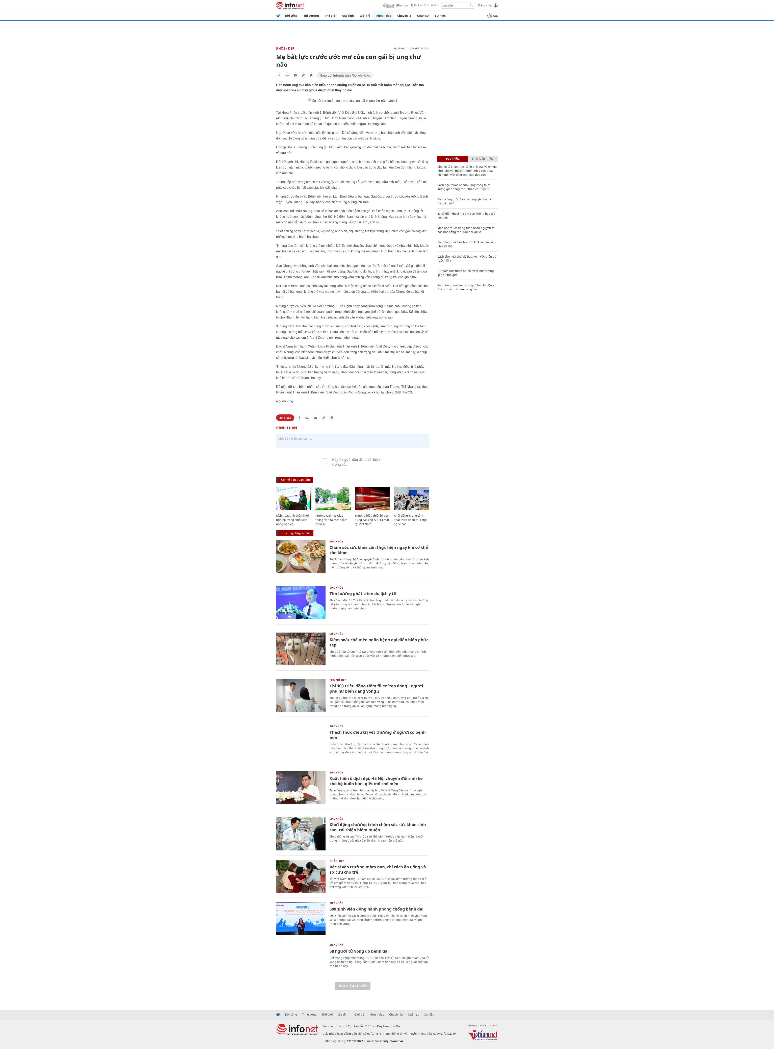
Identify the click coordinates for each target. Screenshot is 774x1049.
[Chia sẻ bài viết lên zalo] (287, 75)
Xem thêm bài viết (352, 986)
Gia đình (348, 16)
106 (449, 246)
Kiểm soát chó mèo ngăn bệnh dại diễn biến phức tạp (379, 642)
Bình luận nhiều (483, 158)
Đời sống (291, 16)
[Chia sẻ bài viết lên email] (295, 75)
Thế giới (330, 16)
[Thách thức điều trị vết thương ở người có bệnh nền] (301, 741)
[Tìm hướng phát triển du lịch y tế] (301, 602)
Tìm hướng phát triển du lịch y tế (363, 593)
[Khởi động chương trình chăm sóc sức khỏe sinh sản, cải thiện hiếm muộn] (301, 833)
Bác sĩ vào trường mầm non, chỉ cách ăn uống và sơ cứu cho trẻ (378, 869)
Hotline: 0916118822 (426, 5)
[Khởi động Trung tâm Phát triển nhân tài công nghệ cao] (411, 498)
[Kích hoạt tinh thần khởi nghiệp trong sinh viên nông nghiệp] (293, 498)
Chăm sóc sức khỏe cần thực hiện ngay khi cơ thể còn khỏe (379, 550)
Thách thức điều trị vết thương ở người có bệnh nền (378, 735)
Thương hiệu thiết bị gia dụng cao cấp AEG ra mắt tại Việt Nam (372, 520)
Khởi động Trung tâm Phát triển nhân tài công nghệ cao (410, 520)
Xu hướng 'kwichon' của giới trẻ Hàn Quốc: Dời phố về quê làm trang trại (466, 287)
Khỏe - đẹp (383, 16)
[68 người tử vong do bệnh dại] (301, 960)
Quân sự (423, 16)
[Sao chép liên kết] (303, 75)
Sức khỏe (336, 541)
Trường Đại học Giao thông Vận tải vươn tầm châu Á (331, 520)
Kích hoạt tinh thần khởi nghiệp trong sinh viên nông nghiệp (292, 520)
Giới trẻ (365, 16)
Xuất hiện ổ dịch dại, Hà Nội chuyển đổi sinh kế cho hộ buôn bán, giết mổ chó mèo (376, 781)
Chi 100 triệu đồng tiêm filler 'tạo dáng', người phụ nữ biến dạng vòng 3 (376, 688)
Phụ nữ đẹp (338, 680)
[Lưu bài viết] (311, 75)
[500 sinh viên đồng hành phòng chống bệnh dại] (301, 918)
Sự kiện (440, 16)
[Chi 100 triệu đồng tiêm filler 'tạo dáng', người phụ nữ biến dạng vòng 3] (301, 695)
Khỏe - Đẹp (285, 48)
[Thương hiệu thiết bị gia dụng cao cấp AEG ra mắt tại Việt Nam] (372, 498)
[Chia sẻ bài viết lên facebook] (279, 75)
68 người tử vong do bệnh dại (359, 951)
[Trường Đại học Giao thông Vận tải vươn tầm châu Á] (333, 498)
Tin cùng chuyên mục (295, 533)
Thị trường (311, 16)
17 (488, 189)
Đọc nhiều (453, 158)
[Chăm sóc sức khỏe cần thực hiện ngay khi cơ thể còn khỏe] (301, 556)
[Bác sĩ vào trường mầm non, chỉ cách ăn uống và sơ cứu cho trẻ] (301, 876)
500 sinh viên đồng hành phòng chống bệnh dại (376, 909)
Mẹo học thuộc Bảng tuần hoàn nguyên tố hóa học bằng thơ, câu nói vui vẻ (465, 230)
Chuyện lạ (404, 16)
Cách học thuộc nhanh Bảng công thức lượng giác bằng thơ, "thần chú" (463, 187)
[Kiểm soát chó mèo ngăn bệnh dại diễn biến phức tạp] (301, 649)
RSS (495, 16)
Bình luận (285, 417)
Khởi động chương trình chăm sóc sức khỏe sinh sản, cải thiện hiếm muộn (378, 827)
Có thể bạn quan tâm (295, 480)
